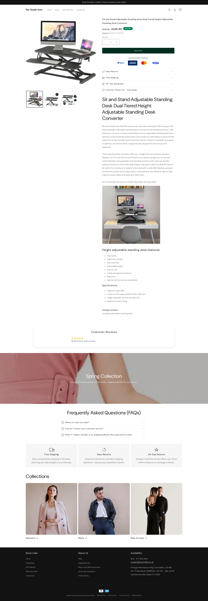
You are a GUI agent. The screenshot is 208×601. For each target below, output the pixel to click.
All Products (30, 567)
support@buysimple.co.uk (142, 562)
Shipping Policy (84, 563)
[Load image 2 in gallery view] (52, 99)
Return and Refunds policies (89, 567)
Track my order (31, 571)
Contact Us (30, 576)
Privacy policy (112, 595)
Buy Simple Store (76, 595)
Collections (30, 563)
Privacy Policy (83, 576)
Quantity (105, 37)
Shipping (105, 33)
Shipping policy (137, 595)
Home (28, 559)
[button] (169, 9)
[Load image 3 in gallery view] (70, 99)
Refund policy (101, 595)
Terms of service (124, 595)
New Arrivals (137, 538)
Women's (30, 538)
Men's (81, 538)
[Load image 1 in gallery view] (34, 99)
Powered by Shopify (88, 595)
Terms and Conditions (86, 571)
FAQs (80, 559)
